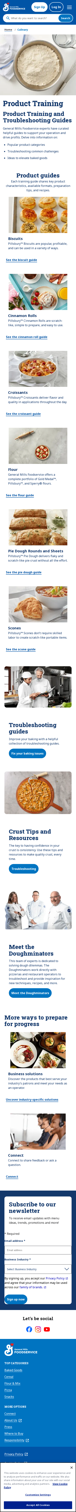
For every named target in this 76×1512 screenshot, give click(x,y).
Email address (14, 1241)
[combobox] (33, 18)
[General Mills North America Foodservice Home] (14, 7)
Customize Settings (38, 1494)
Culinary (22, 29)
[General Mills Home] (20, 1350)
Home (8, 29)
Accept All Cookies (38, 1505)
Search (65, 18)
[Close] (72, 1468)
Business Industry (17, 1259)
